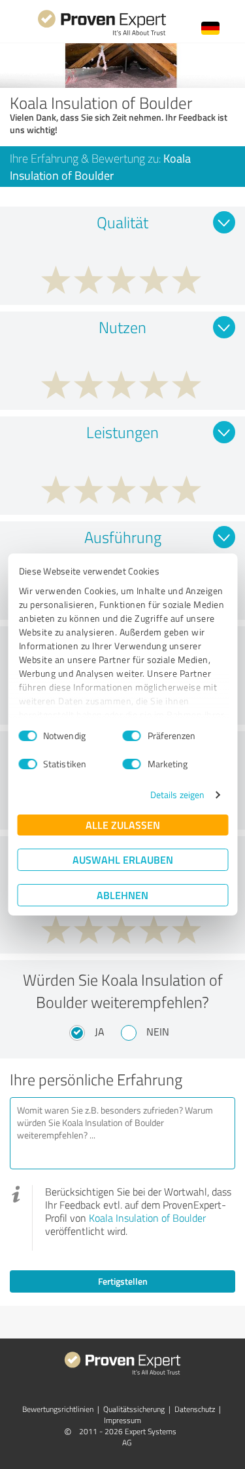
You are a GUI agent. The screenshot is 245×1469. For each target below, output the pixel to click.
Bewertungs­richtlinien (57, 1409)
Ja (100, 1031)
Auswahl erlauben (123, 859)
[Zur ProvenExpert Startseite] (102, 34)
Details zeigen (177, 794)
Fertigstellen (123, 1281)
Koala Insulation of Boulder (147, 1218)
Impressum (122, 1420)
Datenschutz (194, 1409)
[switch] (132, 736)
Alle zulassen (123, 824)
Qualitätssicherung (134, 1409)
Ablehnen (122, 894)
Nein (157, 1031)
